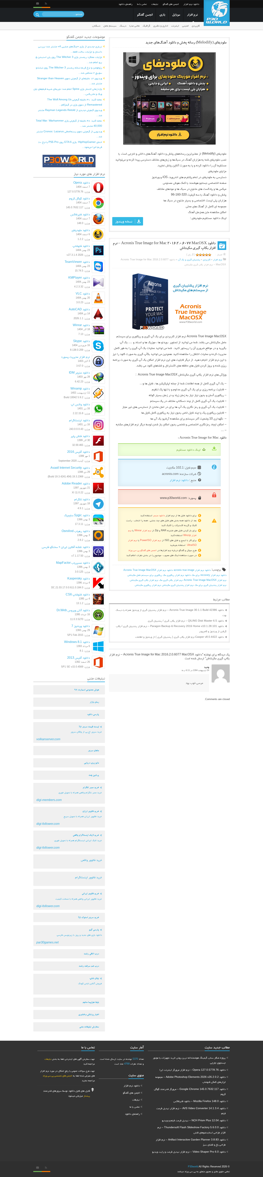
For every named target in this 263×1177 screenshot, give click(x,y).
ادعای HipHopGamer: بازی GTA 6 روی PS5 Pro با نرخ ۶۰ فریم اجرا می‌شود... (70, 144)
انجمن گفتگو (144, 15)
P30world (193, 1166)
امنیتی (185, 25)
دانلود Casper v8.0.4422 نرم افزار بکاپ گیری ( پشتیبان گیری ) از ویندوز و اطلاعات (179, 636)
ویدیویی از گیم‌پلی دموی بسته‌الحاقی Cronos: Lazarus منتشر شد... (69, 134)
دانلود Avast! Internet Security (70, 467)
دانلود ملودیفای (81, 230)
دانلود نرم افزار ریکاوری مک (177, 575)
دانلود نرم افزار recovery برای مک (209, 575)
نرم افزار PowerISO (150, 540)
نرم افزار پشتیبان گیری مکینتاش (178, 585)
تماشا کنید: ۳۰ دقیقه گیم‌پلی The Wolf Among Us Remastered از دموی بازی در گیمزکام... (74, 102)
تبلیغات (154, 3)
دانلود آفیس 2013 (78, 657)
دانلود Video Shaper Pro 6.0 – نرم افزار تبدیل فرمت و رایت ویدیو (189, 1151)
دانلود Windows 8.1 (77, 641)
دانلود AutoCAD (79, 309)
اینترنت (175, 25)
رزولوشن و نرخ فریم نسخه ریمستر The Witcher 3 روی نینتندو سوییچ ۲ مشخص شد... (69, 70)
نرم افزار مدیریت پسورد (75, 356)
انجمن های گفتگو (171, 3)
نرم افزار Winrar (142, 530)
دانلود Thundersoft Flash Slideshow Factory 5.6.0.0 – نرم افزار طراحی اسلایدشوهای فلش (191, 1130)
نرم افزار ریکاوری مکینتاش (148, 585)
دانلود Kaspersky (78, 578)
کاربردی (196, 25)
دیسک (123, 25)
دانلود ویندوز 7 (80, 626)
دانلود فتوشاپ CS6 (78, 594)
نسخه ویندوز (123, 221)
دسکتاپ (96, 25)
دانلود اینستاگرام (79, 420)
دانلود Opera (81, 182)
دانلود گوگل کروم (79, 198)
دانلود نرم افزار (191, 3)
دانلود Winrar (81, 325)
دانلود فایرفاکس (80, 214)
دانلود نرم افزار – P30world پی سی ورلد (217, 13)
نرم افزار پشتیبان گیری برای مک (210, 585)
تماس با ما (142, 3)
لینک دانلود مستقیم (188, 449)
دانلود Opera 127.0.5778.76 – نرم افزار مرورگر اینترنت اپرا (192, 1069)
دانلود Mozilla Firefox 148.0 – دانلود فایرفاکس (199, 1101)
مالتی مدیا (134, 25)
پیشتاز (87, 1095)
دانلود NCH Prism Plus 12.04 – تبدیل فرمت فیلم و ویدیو (194, 1120)
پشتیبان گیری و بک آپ (189, 259)
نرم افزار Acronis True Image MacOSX (205, 580)
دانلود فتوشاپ (81, 245)
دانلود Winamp (80, 388)
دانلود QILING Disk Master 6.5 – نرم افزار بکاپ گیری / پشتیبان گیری (186, 620)
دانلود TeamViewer (77, 261)
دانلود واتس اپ (80, 404)
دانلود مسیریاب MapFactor (73, 562)
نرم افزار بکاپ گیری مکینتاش (144, 580)
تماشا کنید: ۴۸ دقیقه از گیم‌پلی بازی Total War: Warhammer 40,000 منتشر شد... (69, 123)
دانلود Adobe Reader (76, 483)
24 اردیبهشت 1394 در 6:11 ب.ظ (195, 670)
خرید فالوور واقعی (91, 860)
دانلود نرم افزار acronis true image (192, 570)
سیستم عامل (109, 25)
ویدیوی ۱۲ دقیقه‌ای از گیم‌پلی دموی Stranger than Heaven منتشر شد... (69, 81)
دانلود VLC (83, 293)
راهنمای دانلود (125, 3)
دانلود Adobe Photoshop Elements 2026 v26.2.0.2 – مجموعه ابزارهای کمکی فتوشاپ (190, 1079)
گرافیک (146, 25)
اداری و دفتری (160, 25)
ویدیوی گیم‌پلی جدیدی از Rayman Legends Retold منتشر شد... (70, 112)
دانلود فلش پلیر (80, 436)
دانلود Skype (81, 341)
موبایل (176, 15)
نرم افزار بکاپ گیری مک (171, 580)
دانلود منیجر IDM (79, 372)
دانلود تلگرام (82, 499)
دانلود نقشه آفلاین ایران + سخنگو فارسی (66, 547)
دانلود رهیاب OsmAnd (76, 531)
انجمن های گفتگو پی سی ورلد (142, 550)
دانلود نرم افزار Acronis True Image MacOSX (148, 570)
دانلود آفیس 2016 (78, 451)
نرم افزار (192, 15)
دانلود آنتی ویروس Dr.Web (73, 610)
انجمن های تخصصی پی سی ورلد (57, 1075)
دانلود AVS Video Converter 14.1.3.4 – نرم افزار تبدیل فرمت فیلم (191, 1111)
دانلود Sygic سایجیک (77, 515)
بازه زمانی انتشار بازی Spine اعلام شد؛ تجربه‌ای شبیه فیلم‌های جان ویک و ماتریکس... (68, 91)
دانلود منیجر (159, 515)
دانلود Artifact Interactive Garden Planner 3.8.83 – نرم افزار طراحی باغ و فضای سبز (191, 1142)
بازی (162, 15)
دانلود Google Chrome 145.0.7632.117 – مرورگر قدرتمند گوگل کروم (190, 1091)
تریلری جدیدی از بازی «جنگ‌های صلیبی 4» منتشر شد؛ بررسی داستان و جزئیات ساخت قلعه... (70, 49)
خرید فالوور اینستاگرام (88, 877)
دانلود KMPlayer (79, 277)
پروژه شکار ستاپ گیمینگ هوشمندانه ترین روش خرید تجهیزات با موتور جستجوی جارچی (189, 1060)
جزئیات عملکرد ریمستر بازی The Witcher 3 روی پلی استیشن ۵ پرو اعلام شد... (69, 59)
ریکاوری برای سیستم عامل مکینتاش (144, 575)
